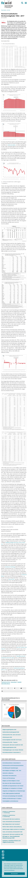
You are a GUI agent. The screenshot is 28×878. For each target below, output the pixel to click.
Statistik (19, 682)
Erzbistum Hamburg (10, 567)
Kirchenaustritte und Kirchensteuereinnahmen (13, 765)
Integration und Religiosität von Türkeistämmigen (14, 790)
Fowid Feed (14, 858)
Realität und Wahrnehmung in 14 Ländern (12, 798)
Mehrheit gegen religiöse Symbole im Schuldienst (14, 829)
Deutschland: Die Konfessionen (9, 775)
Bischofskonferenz (6, 683)
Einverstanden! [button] (14, 873)
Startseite (3, 10)
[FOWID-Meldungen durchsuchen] (22, 3)
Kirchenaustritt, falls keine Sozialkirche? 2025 (13, 744)
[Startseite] (14, 4)
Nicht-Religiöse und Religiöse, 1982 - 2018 (12, 770)
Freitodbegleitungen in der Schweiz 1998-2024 (13, 749)
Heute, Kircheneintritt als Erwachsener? (11, 821)
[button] (4, 688)
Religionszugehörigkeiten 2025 (9, 747)
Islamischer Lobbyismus (8, 773)
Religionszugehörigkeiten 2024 (9, 729)
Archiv (8, 10)
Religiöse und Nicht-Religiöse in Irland (11, 780)
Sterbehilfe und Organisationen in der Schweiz (13, 785)
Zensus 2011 (12, 579)
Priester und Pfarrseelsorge (9, 778)
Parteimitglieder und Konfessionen (10, 801)
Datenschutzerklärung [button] (9, 870)
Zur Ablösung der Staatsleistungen (10, 768)
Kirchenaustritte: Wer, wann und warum (12, 734)
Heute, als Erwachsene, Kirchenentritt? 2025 (12, 831)
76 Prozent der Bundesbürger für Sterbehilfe (12, 796)
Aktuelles (4, 861)
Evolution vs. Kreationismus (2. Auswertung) (9, 816)
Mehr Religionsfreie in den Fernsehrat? (11, 824)
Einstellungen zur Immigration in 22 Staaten (12, 788)
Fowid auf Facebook (14, 851)
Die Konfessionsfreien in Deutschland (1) (12, 752)
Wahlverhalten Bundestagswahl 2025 (11, 732)
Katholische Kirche (6, 682)
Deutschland (14, 682)
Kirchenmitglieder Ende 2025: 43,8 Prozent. (12, 739)
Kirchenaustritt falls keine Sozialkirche (11, 819)
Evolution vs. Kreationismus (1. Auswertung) (9, 812)
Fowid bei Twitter (14, 855)
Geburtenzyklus (12, 145)
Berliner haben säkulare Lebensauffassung (12, 826)
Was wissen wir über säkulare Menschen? (12, 783)
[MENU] (26, 3)
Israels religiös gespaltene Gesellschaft (11, 793)
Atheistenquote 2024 (7, 737)
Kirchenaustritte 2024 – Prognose (10, 742)
